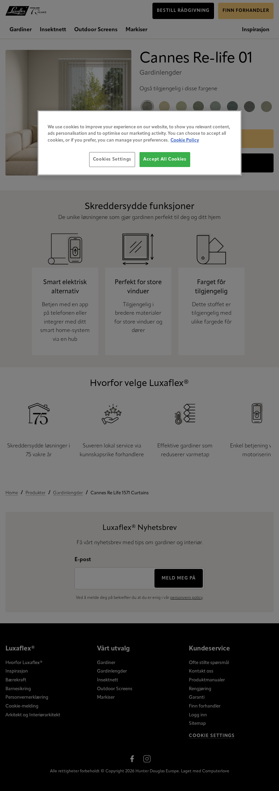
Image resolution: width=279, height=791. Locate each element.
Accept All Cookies (164, 159)
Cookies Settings (112, 159)
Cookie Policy (184, 140)
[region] (139, 143)
